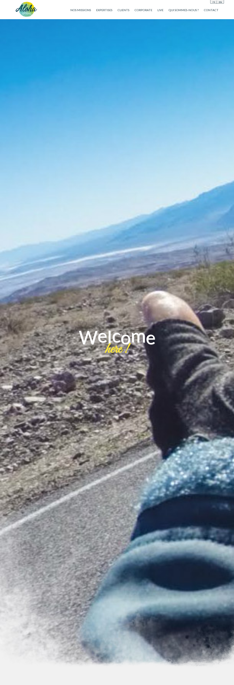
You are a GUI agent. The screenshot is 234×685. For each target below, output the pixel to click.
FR (214, 2)
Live (160, 10)
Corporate (143, 10)
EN (220, 2)
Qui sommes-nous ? (184, 10)
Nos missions (80, 10)
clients (123, 10)
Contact (211, 10)
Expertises (104, 10)
